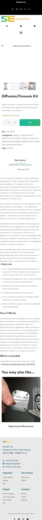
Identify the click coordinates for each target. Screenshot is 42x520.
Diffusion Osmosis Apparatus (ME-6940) (18, 364)
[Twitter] (19, 519)
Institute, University (30, 138)
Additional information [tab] (20, 165)
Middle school (27, 141)
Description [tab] (20, 160)
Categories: (7, 135)
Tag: (4, 148)
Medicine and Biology (11, 141)
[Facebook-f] (14, 519)
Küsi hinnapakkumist (30, 124)
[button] (21, 32)
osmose (9, 148)
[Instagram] (23, 519)
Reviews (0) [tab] (23, 170)
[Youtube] (27, 519)
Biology (16, 135)
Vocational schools (13, 144)
